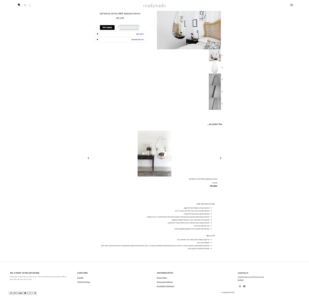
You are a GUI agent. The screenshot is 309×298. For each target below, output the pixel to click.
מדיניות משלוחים (138, 39)
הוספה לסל (107, 27)
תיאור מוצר (140, 34)
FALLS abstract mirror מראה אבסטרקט (203, 179)
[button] (120, 34)
